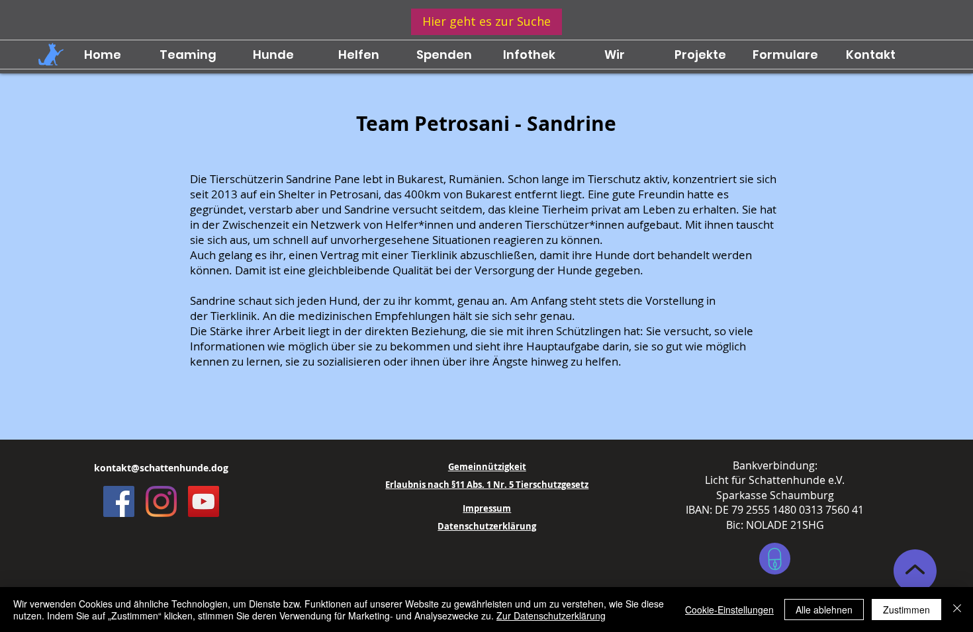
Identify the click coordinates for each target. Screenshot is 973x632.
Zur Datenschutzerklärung (551, 615)
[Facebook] (118, 501)
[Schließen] (957, 609)
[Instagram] (161, 501)
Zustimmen (906, 609)
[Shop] (774, 558)
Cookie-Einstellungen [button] (729, 609)
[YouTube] (203, 501)
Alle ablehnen (824, 609)
